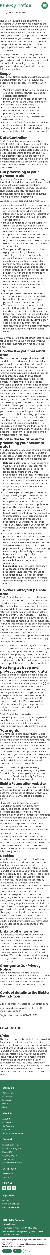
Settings (27, 1251)
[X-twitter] (14, 1188)
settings (22, 1246)
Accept (7, 1251)
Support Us (8, 1195)
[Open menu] (44, 5)
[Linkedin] (4, 1188)
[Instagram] (9, 1188)
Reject (17, 1251)
